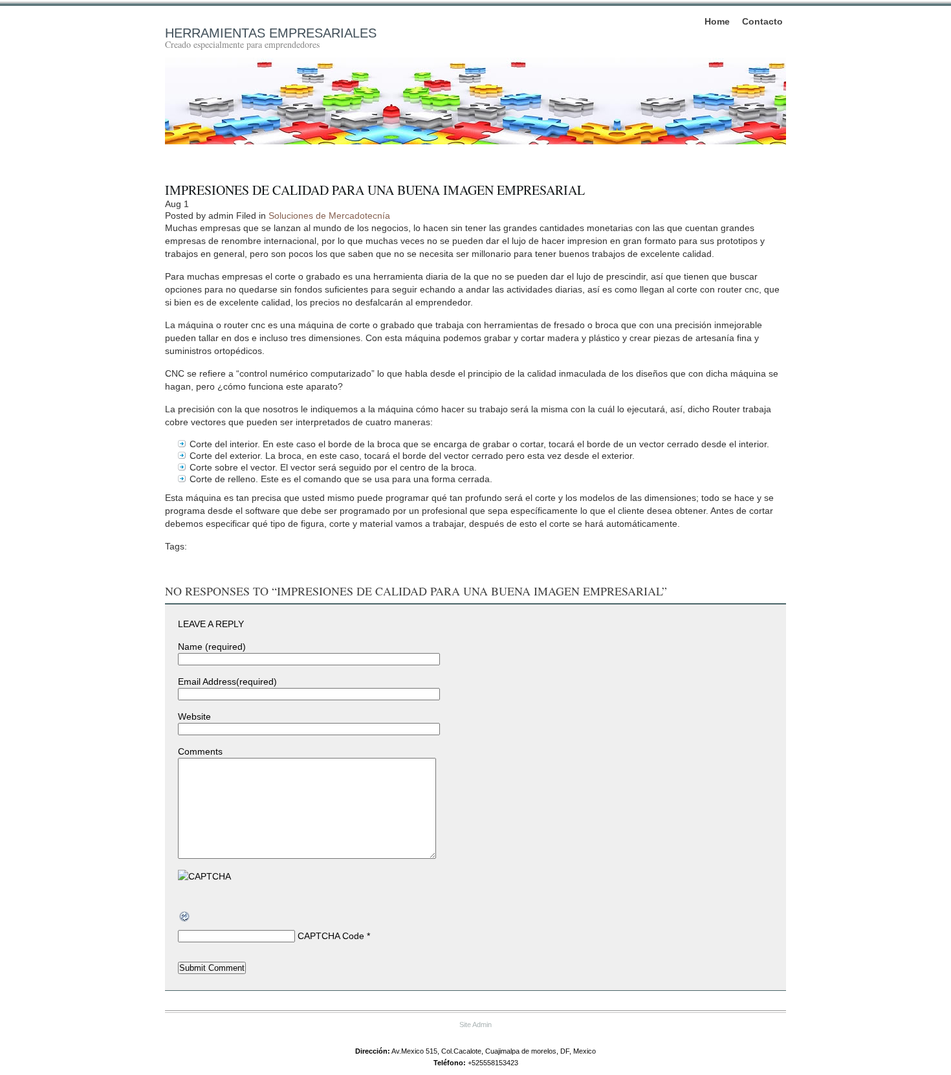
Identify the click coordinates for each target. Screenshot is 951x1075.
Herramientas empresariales (271, 33)
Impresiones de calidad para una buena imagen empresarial (375, 190)
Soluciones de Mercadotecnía (329, 215)
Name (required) (212, 646)
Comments (200, 751)
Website (194, 716)
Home (717, 21)
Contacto (762, 21)
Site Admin (475, 1024)
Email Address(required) (227, 681)
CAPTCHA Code (331, 936)
